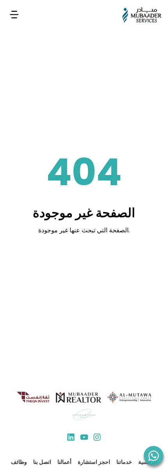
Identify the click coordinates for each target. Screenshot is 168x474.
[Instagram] (97, 438)
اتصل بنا (42, 462)
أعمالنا (64, 462)
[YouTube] (84, 438)
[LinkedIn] (71, 438)
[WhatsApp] (153, 455)
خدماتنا (124, 462)
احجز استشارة (94, 462)
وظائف (19, 462)
